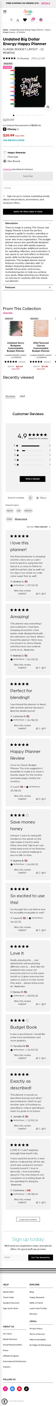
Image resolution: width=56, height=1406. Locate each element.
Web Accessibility (38, 1340)
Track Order (8, 1297)
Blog (32, 1292)
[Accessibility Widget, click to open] (4, 1402)
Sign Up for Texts (10, 1308)
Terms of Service (37, 1334)
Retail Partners (10, 1339)
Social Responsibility (12, 1345)
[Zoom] (48, 106)
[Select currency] (42, 20)
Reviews (33, 1314)
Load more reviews (28, 1220)
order (9, 519)
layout (10, 511)
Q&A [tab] (22, 396)
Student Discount (11, 1303)
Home (5, 30)
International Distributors (14, 1361)
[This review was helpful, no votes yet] (37, 593)
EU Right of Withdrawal (40, 1345)
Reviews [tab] (11, 396)
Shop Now (8, 313)
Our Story (7, 1334)
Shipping (7, 169)
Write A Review (33, 479)
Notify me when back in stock (28, 212)
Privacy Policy (36, 1329)
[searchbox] (16, 497)
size (18, 511)
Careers (6, 1367)
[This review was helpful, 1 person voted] (37, 667)
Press (5, 1350)
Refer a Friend (36, 1303)
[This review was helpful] (37, 872)
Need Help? (8, 1292)
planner (28, 511)
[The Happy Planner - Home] (28, 12)
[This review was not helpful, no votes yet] (43, 593)
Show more (21, 519)
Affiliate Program (11, 1356)
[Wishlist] (25, 20)
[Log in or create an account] (18, 20)
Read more (29, 650)
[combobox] (38, 527)
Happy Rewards (37, 1297)
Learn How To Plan (38, 1308)
